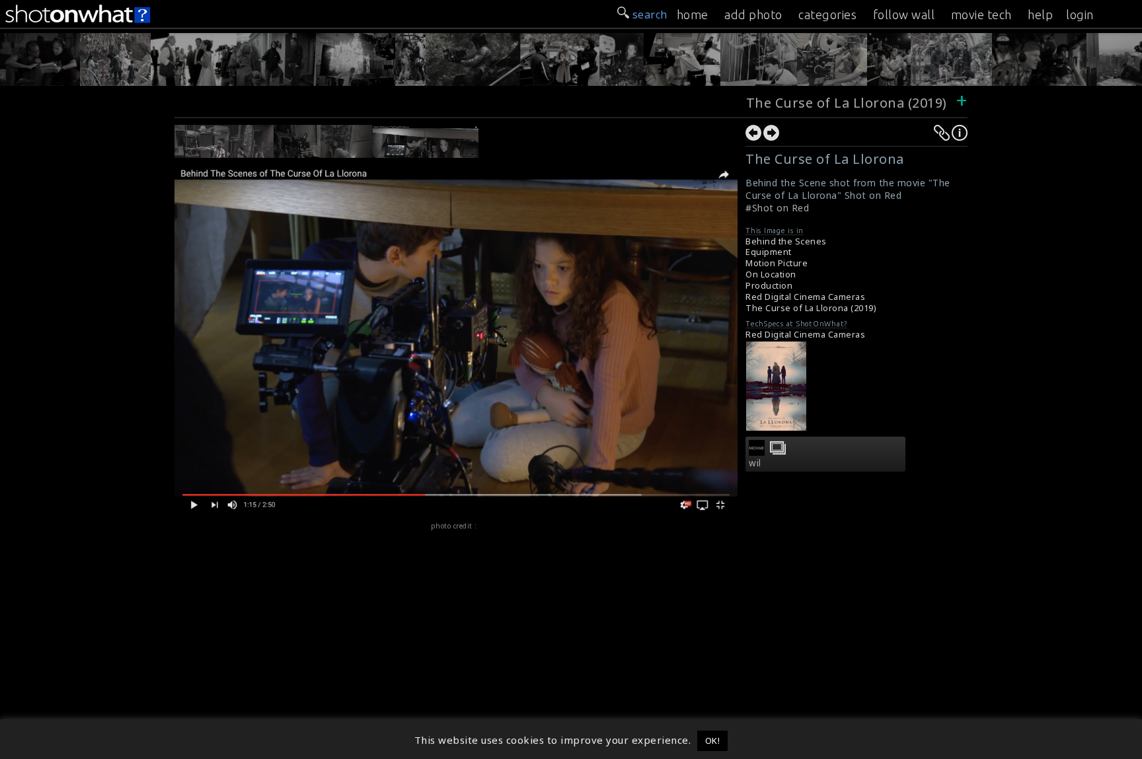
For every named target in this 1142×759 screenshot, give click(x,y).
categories (827, 14)
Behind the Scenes (786, 241)
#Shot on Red (777, 207)
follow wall (904, 14)
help (1040, 14)
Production (768, 285)
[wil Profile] (757, 452)
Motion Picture (776, 263)
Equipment (768, 252)
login (1080, 14)
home (692, 14)
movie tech (981, 14)
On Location (770, 274)
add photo (753, 14)
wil (755, 463)
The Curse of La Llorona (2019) (848, 103)
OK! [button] (712, 740)
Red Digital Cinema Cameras (805, 297)
